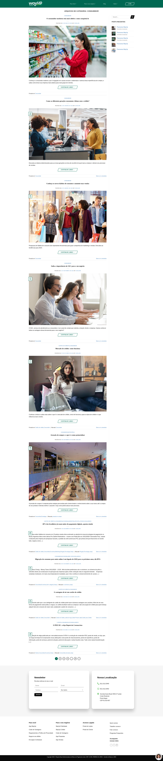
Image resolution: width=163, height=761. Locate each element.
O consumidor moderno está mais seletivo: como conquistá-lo (68, 18)
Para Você (72, 3)
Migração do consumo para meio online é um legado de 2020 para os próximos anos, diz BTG (67, 559)
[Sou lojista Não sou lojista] (72, 691)
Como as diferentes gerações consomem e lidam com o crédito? (67, 101)
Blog (104, 3)
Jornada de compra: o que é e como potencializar (68, 435)
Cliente (59, 622)
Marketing (71, 521)
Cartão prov (85, 617)
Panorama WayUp (122, 27)
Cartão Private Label (77, 617)
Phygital (77, 521)
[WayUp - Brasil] (38, 4)
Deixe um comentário (101, 176)
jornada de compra (57, 516)
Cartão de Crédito (60, 617)
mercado (68, 653)
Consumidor (67, 15)
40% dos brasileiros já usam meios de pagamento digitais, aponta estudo (68, 524)
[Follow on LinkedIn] (117, 745)
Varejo (89, 521)
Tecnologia (83, 521)
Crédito (90, 617)
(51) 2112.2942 (104, 689)
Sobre (115, 3)
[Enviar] (132, 17)
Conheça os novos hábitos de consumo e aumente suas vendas (67, 183)
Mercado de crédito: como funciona (67, 348)
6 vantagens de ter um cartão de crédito (67, 592)
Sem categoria (72, 556)
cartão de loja (68, 617)
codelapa (76, 23)
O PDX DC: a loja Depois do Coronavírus (67, 625)
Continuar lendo (68, 87)
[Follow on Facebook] (111, 745)
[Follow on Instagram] (114, 745)
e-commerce (66, 584)
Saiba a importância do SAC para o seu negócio (67, 266)
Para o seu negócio (89, 3)
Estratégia (71, 432)
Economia (65, 521)
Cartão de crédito (64, 345)
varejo (91, 551)
